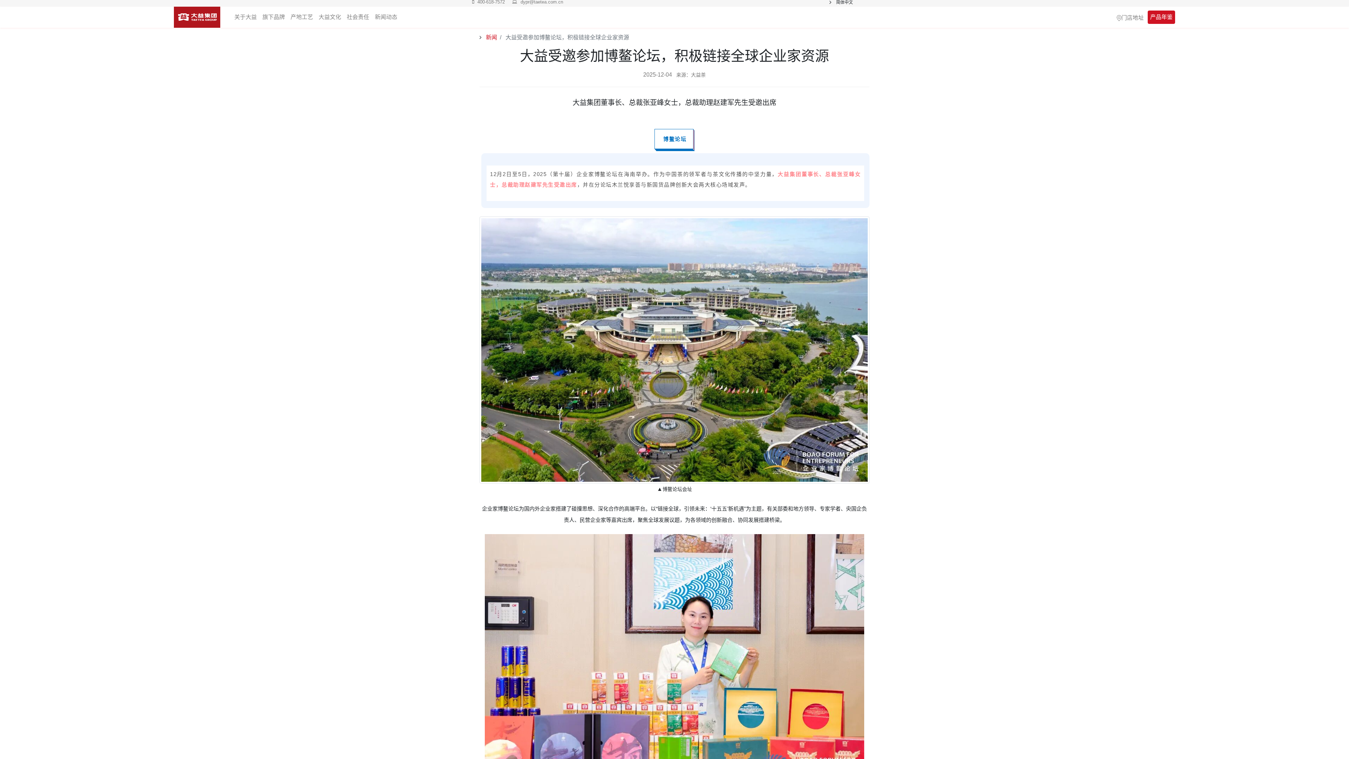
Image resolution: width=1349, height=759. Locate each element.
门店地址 (1132, 17)
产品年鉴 (1161, 17)
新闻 (490, 37)
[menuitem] (386, 17)
